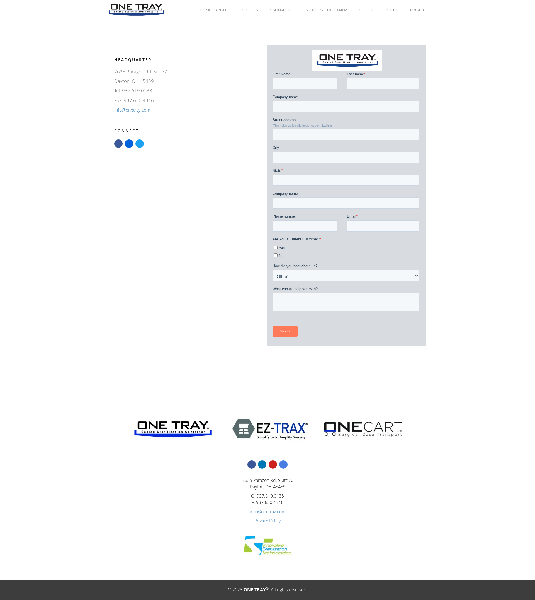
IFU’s (368, 10)
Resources (279, 10)
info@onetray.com (132, 110)
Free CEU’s (393, 10)
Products (248, 10)
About (221, 10)
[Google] (283, 464)
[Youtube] (273, 464)
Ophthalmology (343, 10)
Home (205, 10)
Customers (311, 10)
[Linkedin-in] (262, 464)
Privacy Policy (267, 520)
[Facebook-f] (251, 464)
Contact (416, 10)
